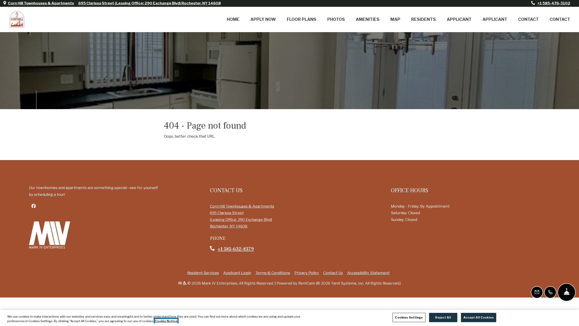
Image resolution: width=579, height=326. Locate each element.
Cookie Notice (166, 321)
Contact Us (333, 273)
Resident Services (203, 272)
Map (395, 19)
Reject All (443, 317)
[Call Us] (550, 292)
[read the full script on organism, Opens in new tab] (49, 235)
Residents (423, 19)
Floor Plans (301, 19)
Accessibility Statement (368, 272)
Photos (336, 19)
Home (233, 19)
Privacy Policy (306, 272)
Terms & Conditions (272, 272)
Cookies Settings (409, 317)
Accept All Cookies (478, 317)
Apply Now (263, 19)
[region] (289, 318)
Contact (528, 19)
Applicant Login (237, 272)
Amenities (368, 19)
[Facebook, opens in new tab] (33, 206)
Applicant (459, 19)
